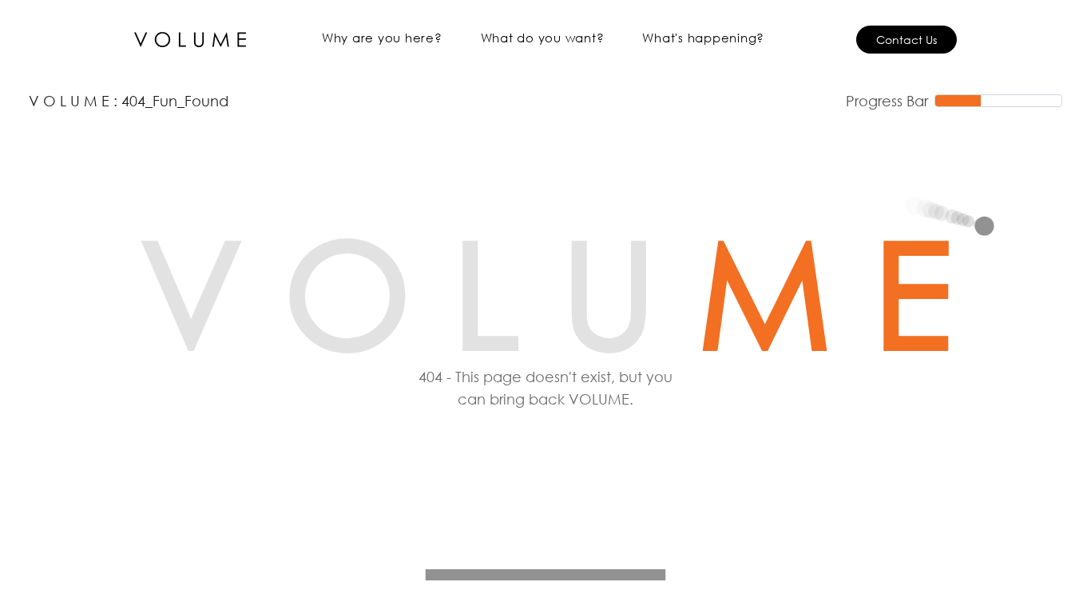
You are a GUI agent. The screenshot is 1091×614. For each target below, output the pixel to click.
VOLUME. (601, 399)
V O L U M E (71, 101)
